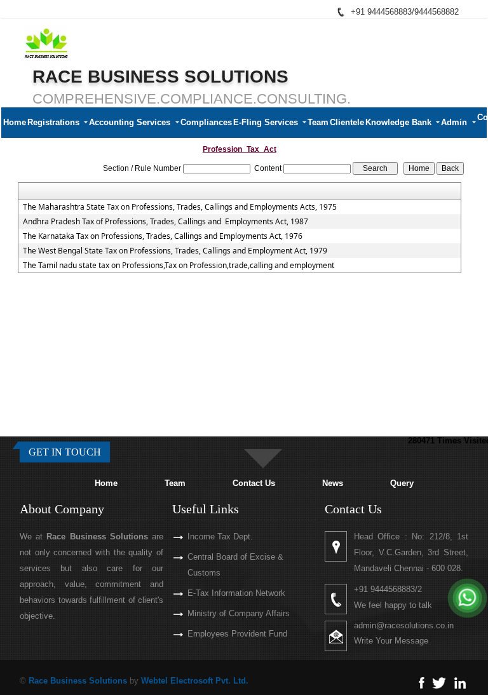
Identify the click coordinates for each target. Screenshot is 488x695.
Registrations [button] (54, 122)
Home (14, 122)
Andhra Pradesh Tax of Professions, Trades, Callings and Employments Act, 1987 (165, 222)
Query (402, 483)
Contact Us (254, 483)
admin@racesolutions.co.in (404, 625)
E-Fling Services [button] (267, 122)
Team (318, 122)
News (332, 483)
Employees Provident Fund (237, 633)
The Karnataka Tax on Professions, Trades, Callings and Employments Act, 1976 (162, 236)
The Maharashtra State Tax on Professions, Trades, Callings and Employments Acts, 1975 (180, 207)
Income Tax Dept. (220, 536)
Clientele (347, 122)
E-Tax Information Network (236, 593)
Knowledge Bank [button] (399, 122)
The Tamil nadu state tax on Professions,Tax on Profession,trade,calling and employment (178, 265)
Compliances (206, 122)
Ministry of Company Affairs (238, 613)
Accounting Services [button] (131, 122)
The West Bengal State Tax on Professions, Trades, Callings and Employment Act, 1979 (175, 251)
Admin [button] (455, 122)
